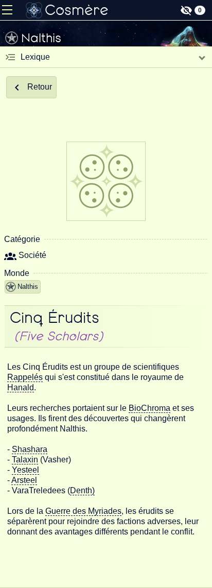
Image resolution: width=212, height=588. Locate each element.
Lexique (35, 57)
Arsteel (24, 480)
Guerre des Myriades (83, 511)
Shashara (29, 449)
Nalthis (27, 286)
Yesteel (25, 469)
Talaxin (25, 459)
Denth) (82, 490)
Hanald (20, 387)
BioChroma (149, 408)
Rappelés (25, 377)
